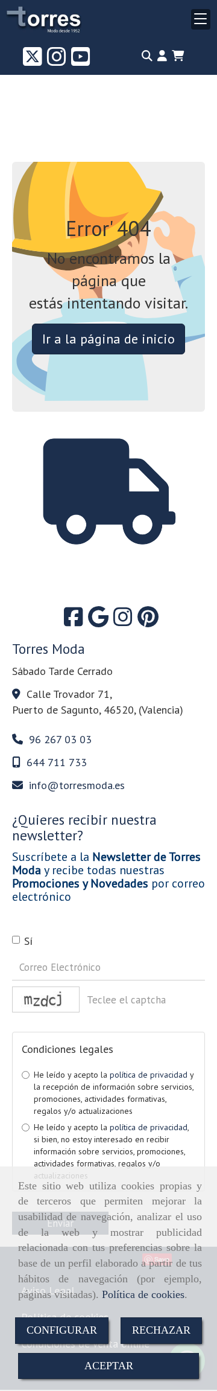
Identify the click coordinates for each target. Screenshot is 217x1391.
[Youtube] (80, 61)
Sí (28, 941)
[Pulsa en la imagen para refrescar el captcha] (46, 999)
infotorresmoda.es (77, 785)
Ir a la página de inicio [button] (108, 338)
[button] (162, 56)
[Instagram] (56, 61)
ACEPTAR (108, 1366)
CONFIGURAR (62, 1330)
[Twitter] (32, 61)
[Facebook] (73, 621)
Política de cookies (143, 1294)
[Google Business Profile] (98, 621)
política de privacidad (148, 1074)
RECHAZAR (161, 1330)
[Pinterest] (148, 621)
